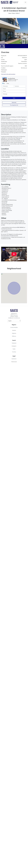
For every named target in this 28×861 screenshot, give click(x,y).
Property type (4, 61)
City (2, 57)
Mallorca (14, 336)
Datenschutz (14, 361)
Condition (3, 68)
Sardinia (14, 330)
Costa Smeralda (14, 327)
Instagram (14, 346)
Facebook (14, 343)
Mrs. (8, 83)
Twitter (14, 349)
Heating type (4, 69)
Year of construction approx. (7, 66)
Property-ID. (3, 55)
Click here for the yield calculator (8, 74)
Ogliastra (14, 333)
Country (3, 59)
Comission (3, 63)
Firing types (3, 71)
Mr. (4, 83)
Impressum (14, 358)
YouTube (14, 352)
